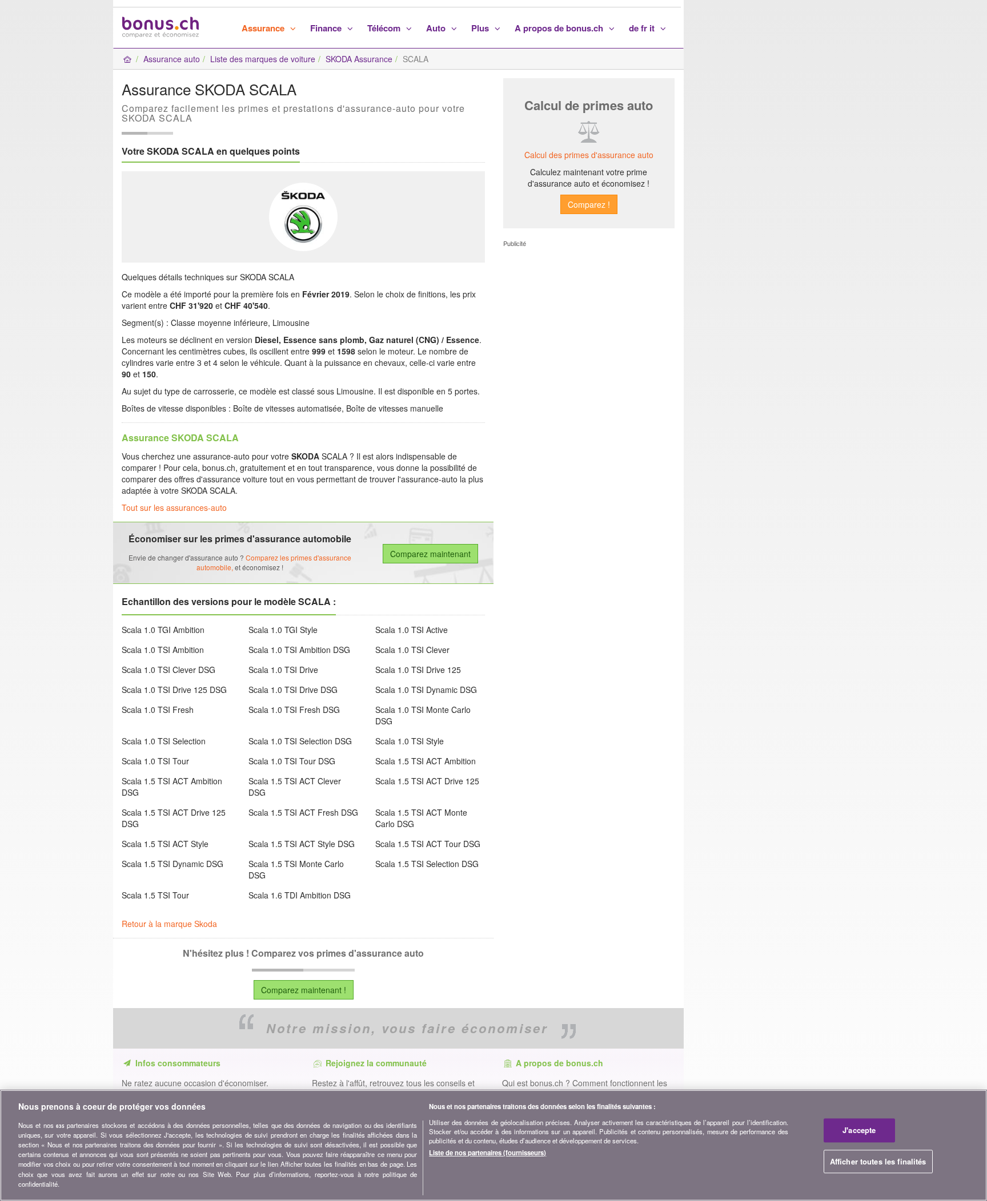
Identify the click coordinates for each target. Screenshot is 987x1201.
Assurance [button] (264, 28)
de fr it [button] (643, 28)
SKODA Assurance (359, 59)
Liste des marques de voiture (262, 59)
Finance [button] (327, 28)
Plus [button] (481, 28)
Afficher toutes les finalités (878, 1161)
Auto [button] (437, 28)
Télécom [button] (385, 28)
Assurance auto (171, 59)
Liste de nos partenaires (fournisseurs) (487, 1152)
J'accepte (859, 1130)
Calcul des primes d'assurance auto (588, 154)
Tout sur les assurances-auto (174, 507)
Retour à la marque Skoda (169, 923)
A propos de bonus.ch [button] (560, 28)
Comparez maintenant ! (303, 990)
